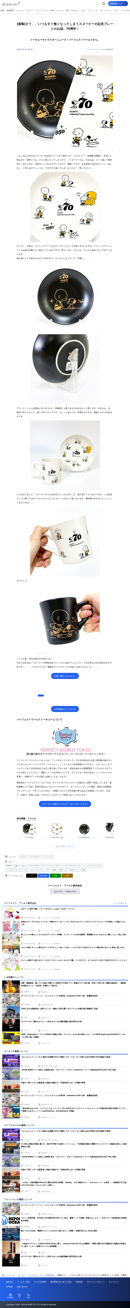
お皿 (16, 865)
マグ (47, 870)
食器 (83, 870)
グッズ (49, 865)
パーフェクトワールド (93, 865)
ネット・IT (93, 10)
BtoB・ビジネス (57, 10)
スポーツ (29, 10)
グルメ (83, 10)
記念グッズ (63, 870)
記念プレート (74, 870)
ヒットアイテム (37, 870)
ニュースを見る (118, 903)
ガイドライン (114, 1282)
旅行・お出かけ (72, 10)
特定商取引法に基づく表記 (61, 1282)
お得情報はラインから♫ (65, 709)
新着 (54, 870)
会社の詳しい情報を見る (65, 891)
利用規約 (79, 1282)
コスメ (116, 10)
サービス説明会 (40, 1282)
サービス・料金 (23, 1282)
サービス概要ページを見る (111, 1302)
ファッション (105, 10)
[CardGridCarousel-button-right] (113, 831)
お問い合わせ (22, 1286)
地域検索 (10, 10)
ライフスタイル (35, 857)
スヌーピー (59, 865)
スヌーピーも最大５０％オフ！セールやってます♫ (65, 804)
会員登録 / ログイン (118, 3)
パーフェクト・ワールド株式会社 (100, 49)
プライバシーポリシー (96, 1282)
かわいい (24, 865)
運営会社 (9, 1282)
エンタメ (19, 10)
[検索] (103, 3)
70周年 (8, 865)
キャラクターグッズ (37, 865)
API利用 (9, 1286)
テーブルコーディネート (74, 865)
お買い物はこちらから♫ (65, 676)
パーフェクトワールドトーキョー (17, 870)
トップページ (10, 1275)
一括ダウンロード (66, 846)
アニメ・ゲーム (42, 10)
